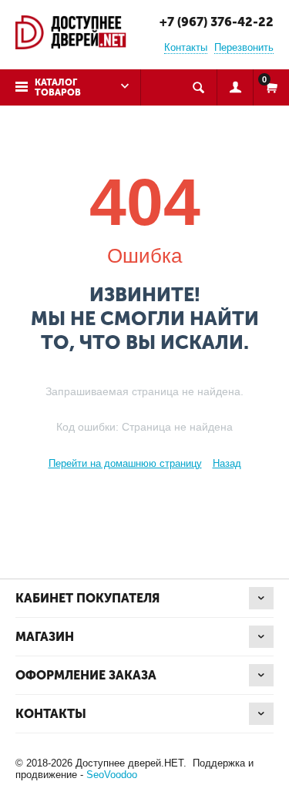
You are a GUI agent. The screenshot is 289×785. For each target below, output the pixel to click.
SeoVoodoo (111, 774)
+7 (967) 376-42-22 (217, 22)
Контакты (185, 47)
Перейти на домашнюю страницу (125, 463)
